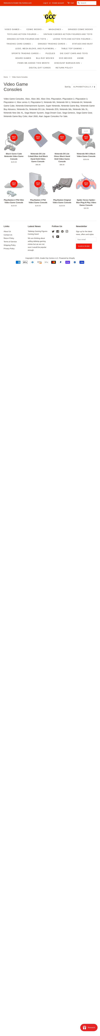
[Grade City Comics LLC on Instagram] (66, 232)
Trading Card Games (19, 44)
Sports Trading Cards (25, 53)
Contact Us (8, 235)
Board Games (23, 58)
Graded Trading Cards (52, 44)
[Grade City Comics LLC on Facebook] (57, 232)
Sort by (68, 87)
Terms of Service (10, 242)
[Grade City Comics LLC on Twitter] (53, 232)
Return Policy (64, 68)
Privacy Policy (9, 249)
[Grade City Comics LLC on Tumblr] (53, 237)
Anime (80, 58)
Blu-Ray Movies (45, 58)
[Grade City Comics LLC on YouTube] (57, 237)
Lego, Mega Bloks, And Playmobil (35, 48)
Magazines (55, 29)
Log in (45, 3)
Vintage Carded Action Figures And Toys (68, 34)
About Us (7, 231)
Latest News (34, 226)
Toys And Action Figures (22, 34)
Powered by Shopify (67, 258)
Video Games (12, 29)
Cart (72, 3)
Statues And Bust (82, 44)
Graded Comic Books (80, 29)
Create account (58, 3)
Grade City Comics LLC (49, 258)
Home (6, 77)
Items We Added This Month (33, 63)
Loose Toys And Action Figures (72, 39)
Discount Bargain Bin (67, 63)
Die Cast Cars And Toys (74, 53)
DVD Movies (65, 58)
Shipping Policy (10, 245)
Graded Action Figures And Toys (27, 39)
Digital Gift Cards (40, 68)
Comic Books (34, 29)
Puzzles (50, 53)
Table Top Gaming (72, 48)
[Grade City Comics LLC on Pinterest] (62, 232)
